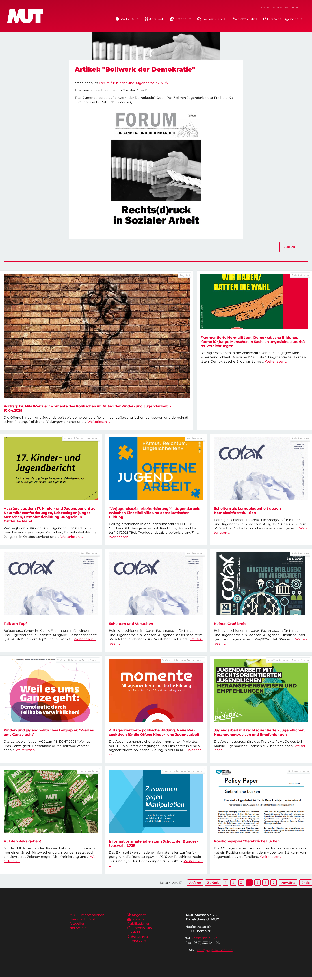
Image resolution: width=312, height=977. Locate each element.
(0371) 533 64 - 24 (206, 938)
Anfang (195, 883)
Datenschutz (280, 7)
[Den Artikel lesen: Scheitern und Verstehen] (156, 583)
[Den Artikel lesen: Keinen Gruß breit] (261, 583)
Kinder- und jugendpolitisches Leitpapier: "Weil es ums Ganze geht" (49, 732)
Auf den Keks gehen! (22, 841)
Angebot (156, 19)
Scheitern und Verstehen (131, 623)
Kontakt (265, 7)
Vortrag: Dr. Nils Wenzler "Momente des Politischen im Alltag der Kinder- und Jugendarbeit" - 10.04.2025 (87, 408)
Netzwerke (78, 928)
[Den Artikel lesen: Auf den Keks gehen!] (51, 801)
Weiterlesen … (98, 422)
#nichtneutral (245, 19)
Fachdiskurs (212, 19)
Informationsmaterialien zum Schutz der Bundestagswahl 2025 (153, 843)
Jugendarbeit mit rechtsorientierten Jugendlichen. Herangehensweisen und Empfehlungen (259, 732)
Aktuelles (77, 923)
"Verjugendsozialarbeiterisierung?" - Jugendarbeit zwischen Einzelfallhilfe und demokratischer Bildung (154, 512)
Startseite (127, 19)
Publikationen (138, 923)
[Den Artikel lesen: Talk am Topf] (51, 583)
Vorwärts (288, 883)
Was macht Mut (82, 919)
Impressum (297, 7)
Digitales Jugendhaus (284, 19)
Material (180, 19)
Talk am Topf (15, 623)
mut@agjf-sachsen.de (215, 950)
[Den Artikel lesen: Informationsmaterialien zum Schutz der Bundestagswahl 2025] (156, 801)
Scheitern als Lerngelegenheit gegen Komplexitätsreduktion (247, 510)
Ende (305, 883)
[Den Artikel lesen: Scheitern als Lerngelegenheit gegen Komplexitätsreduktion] (261, 468)
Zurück (289, 247)
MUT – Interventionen (87, 915)
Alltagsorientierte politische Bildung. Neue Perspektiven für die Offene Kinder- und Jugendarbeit (154, 732)
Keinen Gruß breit (230, 623)
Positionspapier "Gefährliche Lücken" (247, 841)
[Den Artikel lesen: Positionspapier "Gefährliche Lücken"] (261, 801)
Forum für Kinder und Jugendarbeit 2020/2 (134, 83)
